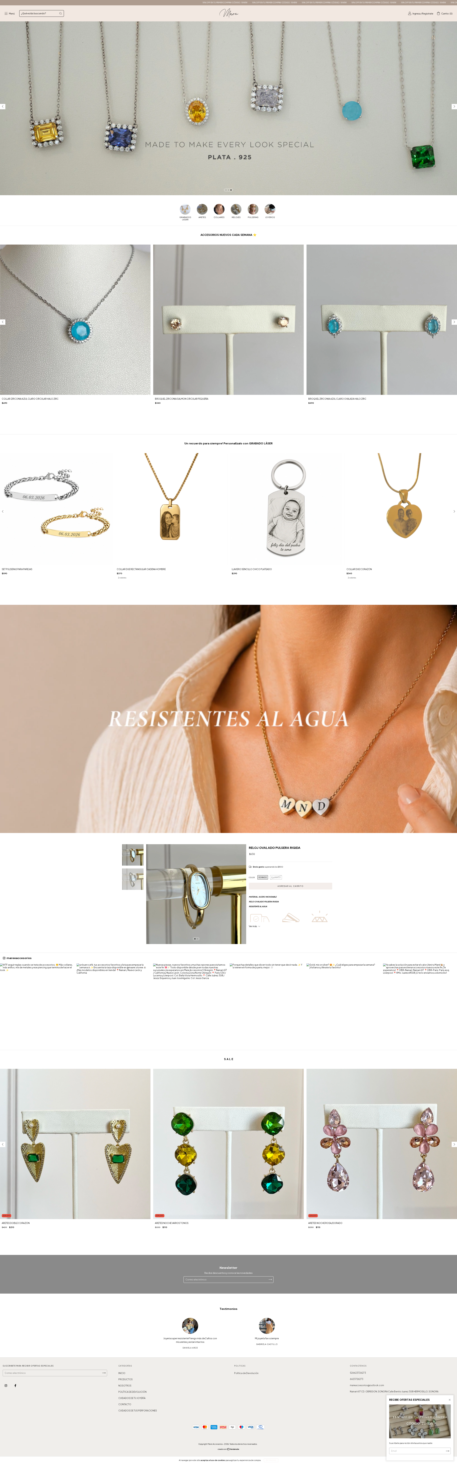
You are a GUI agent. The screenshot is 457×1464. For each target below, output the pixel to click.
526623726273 (358, 1372)
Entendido (271, 1460)
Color (252, 877)
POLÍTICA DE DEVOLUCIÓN (132, 1392)
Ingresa (416, 13)
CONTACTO (124, 1404)
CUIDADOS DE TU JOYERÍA (131, 1398)
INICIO (121, 1373)
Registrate (427, 13)
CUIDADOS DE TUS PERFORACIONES (137, 1410)
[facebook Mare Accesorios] (15, 1385)
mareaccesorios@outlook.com (367, 1385)
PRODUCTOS (125, 1379)
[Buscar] (60, 13)
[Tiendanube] (228, 1449)
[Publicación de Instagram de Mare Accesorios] (37, 1000)
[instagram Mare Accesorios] (6, 1385)
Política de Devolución (246, 1373)
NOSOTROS (124, 1385)
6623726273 (356, 1379)
